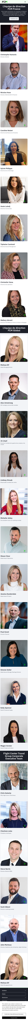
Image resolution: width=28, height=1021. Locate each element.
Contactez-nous (14, 18)
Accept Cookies (14, 1017)
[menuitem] (14, 990)
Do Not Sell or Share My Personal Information (14, 1014)
